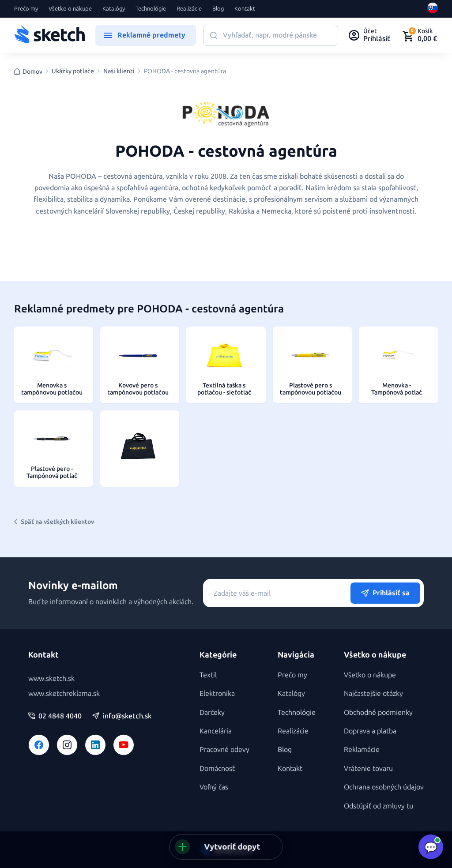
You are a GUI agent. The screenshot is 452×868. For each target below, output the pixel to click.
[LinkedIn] (95, 744)
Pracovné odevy (224, 749)
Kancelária (216, 731)
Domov (32, 71)
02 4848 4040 (60, 716)
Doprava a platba (370, 731)
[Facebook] (38, 744)
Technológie (151, 9)
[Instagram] (67, 744)
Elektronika (217, 693)
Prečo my (26, 9)
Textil (208, 675)
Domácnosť (217, 768)
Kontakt (244, 9)
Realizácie (189, 9)
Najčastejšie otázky (373, 693)
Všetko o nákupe (70, 9)
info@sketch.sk (127, 716)
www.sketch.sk (51, 678)
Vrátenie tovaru (368, 768)
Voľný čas (214, 787)
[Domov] (49, 35)
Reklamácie (362, 749)
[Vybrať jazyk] (432, 9)
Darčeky (212, 712)
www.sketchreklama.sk (64, 693)
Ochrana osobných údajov (384, 787)
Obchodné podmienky (378, 712)
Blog (218, 9)
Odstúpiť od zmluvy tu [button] (378, 806)
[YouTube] (123, 744)
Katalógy (113, 9)
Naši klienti (119, 71)
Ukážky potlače (73, 71)
